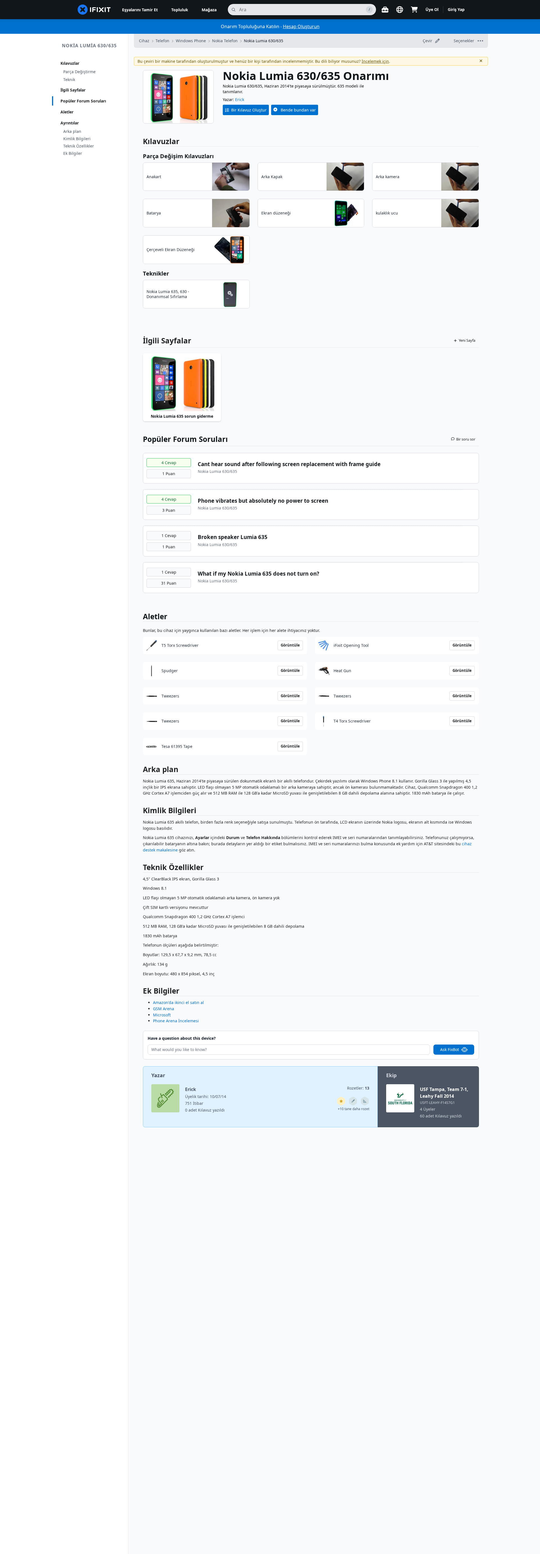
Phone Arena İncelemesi (176, 1020)
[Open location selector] (399, 9)
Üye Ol (432, 9)
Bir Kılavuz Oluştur (249, 110)
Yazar (158, 1075)
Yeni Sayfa (467, 340)
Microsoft (162, 1015)
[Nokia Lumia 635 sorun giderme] (182, 382)
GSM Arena (163, 1008)
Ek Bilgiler (72, 153)
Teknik (69, 79)
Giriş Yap (456, 9)
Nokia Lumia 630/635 (89, 46)
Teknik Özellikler (78, 146)
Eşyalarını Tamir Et (140, 9)
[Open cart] (414, 9)
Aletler (66, 112)
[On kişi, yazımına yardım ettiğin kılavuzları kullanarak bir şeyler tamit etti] (364, 1101)
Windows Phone (191, 40)
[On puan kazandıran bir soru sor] (341, 1101)
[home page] (94, 10)
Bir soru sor (465, 439)
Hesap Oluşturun (301, 26)
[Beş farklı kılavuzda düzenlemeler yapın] (352, 1101)
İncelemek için (375, 61)
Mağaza (209, 9)
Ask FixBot (449, 1049)
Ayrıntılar (69, 123)
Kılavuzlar (69, 63)
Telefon (162, 40)
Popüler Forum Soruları (83, 101)
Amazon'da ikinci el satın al (178, 1002)
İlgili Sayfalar (73, 90)
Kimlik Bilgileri (77, 138)
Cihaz (144, 40)
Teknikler (156, 273)
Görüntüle (290, 645)
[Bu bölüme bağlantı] (140, 770)
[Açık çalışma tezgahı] (385, 9)
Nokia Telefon (225, 40)
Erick (239, 99)
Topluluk (179, 9)
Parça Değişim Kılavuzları (178, 156)
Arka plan (72, 131)
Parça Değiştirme (79, 71)
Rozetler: (358, 1088)
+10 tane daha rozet (353, 1108)
